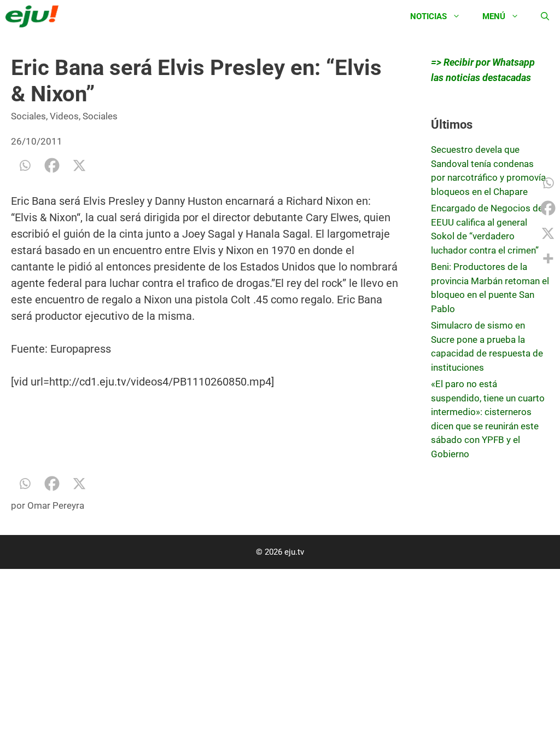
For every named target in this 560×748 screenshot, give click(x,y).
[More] (548, 258)
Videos (64, 116)
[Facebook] (52, 165)
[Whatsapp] (24, 165)
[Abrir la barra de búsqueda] (545, 16)
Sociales (28, 116)
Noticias (428, 16)
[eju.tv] (34, 16)
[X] (79, 165)
